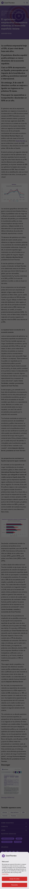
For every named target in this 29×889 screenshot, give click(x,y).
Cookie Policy (5, 874)
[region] (14, 870)
